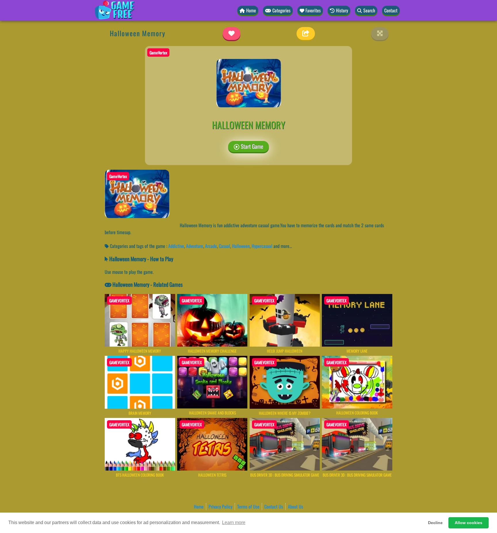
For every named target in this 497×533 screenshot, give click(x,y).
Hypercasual (262, 245)
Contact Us (273, 506)
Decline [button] (435, 522)
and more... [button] (283, 245)
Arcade (211, 245)
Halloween (241, 245)
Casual (224, 245)
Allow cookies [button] (468, 522)
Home (199, 506)
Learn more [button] (233, 522)
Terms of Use (248, 506)
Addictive (176, 245)
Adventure (194, 245)
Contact (390, 10)
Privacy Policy (220, 506)
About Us (295, 506)
